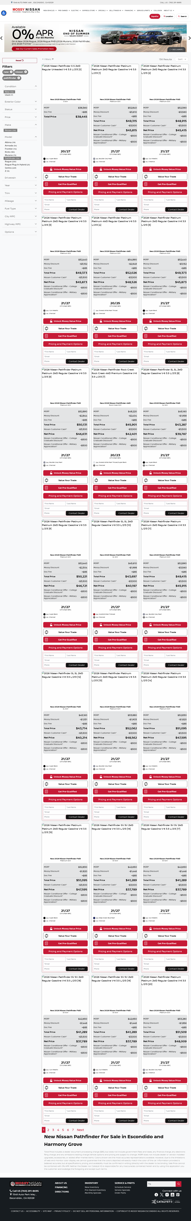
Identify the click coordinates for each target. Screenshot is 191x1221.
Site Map (47, 1211)
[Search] (178, 1184)
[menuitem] (20, 91)
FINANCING (61, 1187)
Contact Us (17, 1211)
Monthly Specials (93, 1192)
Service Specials (122, 1190)
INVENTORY (91, 1183)
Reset (19, 60)
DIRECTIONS (62, 1191)
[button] (3, 13)
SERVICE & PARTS (125, 1183)
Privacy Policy (62, 1211)
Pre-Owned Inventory (95, 1190)
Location (169, 16)
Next (80, 1130)
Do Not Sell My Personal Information (93, 1211)
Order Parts (120, 1192)
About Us (61, 1183)
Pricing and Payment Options (65, 192)
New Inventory (92, 1187)
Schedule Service (123, 1187)
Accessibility (33, 1211)
